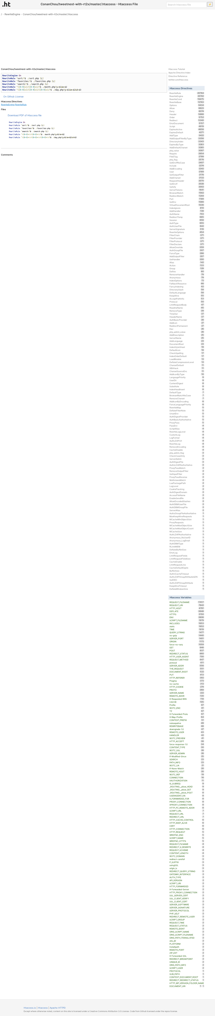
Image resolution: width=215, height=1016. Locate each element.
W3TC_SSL (186, 750)
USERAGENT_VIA (186, 795)
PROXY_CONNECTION (186, 801)
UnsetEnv (186, 413)
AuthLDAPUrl (186, 440)
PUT (186, 674)
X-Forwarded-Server (186, 889)
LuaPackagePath (186, 483)
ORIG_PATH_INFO (186, 965)
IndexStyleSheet (186, 347)
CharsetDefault (186, 365)
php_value (186, 150)
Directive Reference (177, 76)
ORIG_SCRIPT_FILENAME (186, 934)
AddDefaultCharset (186, 147)
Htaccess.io (30, 1007)
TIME (186, 629)
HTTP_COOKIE (186, 686)
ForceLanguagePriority (186, 404)
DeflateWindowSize (186, 589)
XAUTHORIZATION (186, 780)
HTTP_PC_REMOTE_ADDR (186, 807)
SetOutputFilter (186, 174)
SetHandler (186, 259)
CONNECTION (186, 777)
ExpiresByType (186, 144)
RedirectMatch (186, 195)
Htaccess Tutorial (176, 69)
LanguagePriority (186, 377)
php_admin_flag (186, 452)
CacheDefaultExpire (186, 567)
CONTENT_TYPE (186, 747)
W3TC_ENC (186, 708)
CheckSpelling (186, 353)
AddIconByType (186, 374)
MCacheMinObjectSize (186, 519)
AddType (186, 135)
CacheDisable (186, 449)
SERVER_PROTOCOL (186, 910)
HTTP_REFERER (186, 677)
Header (186, 114)
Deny (186, 111)
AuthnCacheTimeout (186, 573)
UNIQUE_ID (186, 962)
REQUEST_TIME (186, 922)
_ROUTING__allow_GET (186, 789)
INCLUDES (186, 623)
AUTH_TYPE (186, 877)
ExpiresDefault (186, 132)
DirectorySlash (186, 289)
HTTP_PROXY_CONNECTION (186, 892)
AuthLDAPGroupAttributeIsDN (186, 576)
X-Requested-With (186, 699)
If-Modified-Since (186, 756)
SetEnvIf (186, 183)
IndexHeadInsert (186, 389)
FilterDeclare (186, 244)
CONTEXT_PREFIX (186, 720)
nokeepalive (186, 723)
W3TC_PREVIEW (186, 738)
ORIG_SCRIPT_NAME (186, 931)
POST (186, 650)
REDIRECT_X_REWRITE (186, 847)
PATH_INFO (186, 762)
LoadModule (186, 359)
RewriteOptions (186, 232)
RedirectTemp (186, 217)
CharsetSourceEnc (186, 371)
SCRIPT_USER (186, 968)
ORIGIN (186, 641)
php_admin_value (186, 332)
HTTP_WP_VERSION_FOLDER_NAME (186, 983)
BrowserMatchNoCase (186, 395)
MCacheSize (186, 531)
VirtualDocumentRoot (186, 205)
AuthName (186, 214)
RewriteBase (186, 102)
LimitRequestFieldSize (186, 558)
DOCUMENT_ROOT (186, 671)
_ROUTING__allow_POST (186, 792)
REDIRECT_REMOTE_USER (186, 916)
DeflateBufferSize (186, 549)
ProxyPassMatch (186, 468)
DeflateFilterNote (186, 410)
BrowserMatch (186, 192)
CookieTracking (186, 489)
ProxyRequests (186, 522)
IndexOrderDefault (186, 356)
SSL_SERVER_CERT (186, 895)
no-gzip (186, 635)
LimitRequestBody (186, 304)
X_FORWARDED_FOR (186, 798)
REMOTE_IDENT (186, 928)
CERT (186, 826)
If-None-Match (186, 768)
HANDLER (186, 735)
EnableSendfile (186, 498)
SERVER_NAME (186, 692)
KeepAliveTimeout (186, 586)
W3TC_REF (186, 774)
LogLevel (186, 486)
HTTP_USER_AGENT (186, 656)
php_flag (186, 159)
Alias (186, 262)
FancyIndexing (186, 286)
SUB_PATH (186, 974)
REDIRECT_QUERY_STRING (186, 871)
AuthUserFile (186, 226)
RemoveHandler (186, 274)
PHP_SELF (186, 913)
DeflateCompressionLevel (186, 362)
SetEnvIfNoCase (186, 162)
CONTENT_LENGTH (186, 853)
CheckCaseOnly (186, 456)
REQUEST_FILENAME (186, 602)
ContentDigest (186, 383)
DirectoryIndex (186, 141)
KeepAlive (186, 295)
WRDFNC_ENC (186, 835)
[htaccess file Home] (6, 4)
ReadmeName (186, 307)
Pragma (186, 680)
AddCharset (186, 177)
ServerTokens (186, 189)
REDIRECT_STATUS (186, 653)
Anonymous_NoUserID (186, 537)
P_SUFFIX (186, 862)
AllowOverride (186, 247)
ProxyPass (186, 422)
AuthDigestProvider (186, 416)
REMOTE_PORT (186, 949)
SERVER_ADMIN (186, 753)
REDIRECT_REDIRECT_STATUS (186, 980)
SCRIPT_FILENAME (186, 620)
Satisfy (186, 186)
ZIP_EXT (186, 953)
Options (186, 105)
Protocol (186, 301)
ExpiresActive (186, 129)
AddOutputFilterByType (186, 138)
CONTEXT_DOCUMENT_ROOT (186, 977)
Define (186, 271)
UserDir (186, 380)
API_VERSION (186, 880)
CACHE (186, 702)
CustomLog (186, 434)
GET (186, 647)
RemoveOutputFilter (186, 471)
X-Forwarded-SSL (186, 956)
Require (186, 153)
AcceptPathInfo (186, 298)
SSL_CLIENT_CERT (186, 901)
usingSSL (186, 865)
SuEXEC (186, 579)
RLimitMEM (186, 546)
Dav (186, 329)
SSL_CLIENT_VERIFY (186, 898)
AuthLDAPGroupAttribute (186, 582)
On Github (8, 96)
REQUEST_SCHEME (186, 850)
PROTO (186, 689)
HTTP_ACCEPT (186, 741)
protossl (186, 662)
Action (186, 265)
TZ (186, 711)
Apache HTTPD (58, 1007)
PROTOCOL (186, 971)
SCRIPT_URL (186, 810)
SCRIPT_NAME (186, 838)
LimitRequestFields (186, 555)
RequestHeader (186, 180)
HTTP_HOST (186, 608)
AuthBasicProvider (186, 319)
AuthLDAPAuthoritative (186, 534)
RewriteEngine (12, 14)
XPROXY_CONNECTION (186, 804)
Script (186, 126)
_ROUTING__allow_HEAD (186, 786)
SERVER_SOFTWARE (186, 904)
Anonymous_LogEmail (186, 540)
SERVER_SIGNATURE (186, 907)
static (186, 626)
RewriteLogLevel (186, 431)
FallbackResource (186, 283)
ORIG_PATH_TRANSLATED (186, 937)
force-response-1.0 (186, 744)
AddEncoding (186, 168)
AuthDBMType (186, 543)
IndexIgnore (186, 208)
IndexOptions (186, 280)
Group (186, 268)
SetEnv (186, 202)
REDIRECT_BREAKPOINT (186, 959)
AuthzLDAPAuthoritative (186, 465)
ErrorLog (186, 552)
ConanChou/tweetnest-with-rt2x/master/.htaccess (50, 14)
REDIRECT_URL (186, 816)
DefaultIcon (186, 350)
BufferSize (186, 570)
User (186, 171)
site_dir (186, 940)
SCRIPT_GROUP (186, 919)
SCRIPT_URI (186, 883)
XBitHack (186, 368)
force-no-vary (186, 644)
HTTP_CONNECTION (186, 829)
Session (186, 220)
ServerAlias (186, 510)
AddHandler (186, 211)
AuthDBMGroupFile (186, 507)
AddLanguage (186, 341)
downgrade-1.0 (186, 729)
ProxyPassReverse (186, 477)
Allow (186, 108)
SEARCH (186, 759)
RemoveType (186, 310)
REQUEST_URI (186, 605)
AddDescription (186, 335)
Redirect (186, 120)
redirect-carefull (186, 859)
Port (186, 199)
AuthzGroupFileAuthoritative (186, 513)
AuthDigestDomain (186, 492)
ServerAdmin (186, 459)
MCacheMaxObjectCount (186, 528)
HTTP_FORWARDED (186, 886)
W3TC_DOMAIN (186, 856)
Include (186, 165)
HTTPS (186, 614)
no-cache (186, 683)
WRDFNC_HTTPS (186, 841)
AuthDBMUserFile (186, 504)
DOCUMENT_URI (185, 986)
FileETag (186, 156)
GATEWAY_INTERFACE (186, 874)
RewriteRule (21, 104)
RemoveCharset (186, 398)
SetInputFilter (186, 474)
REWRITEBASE (186, 726)
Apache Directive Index (179, 72)
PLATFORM (186, 943)
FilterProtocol (186, 241)
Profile (186, 705)
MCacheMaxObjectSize (186, 525)
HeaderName (186, 316)
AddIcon (186, 322)
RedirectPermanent (186, 326)
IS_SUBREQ (186, 783)
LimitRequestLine (186, 564)
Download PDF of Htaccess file (24, 115)
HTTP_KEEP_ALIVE (186, 823)
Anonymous (186, 277)
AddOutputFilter (186, 256)
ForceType (186, 253)
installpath (186, 946)
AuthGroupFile (186, 250)
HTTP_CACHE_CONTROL (186, 819)
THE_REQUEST (186, 668)
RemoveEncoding (186, 446)
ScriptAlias (186, 428)
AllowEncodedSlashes (186, 501)
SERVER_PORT (186, 638)
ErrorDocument (186, 123)
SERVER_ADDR (186, 665)
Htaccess (43, 1007)
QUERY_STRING (186, 632)
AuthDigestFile (186, 462)
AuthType (186, 223)
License (19, 96)
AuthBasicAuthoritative (186, 419)
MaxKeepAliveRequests (186, 516)
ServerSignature (186, 229)
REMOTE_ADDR (186, 696)
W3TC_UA (186, 765)
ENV (186, 617)
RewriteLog (186, 443)
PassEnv (186, 425)
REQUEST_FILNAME (186, 844)
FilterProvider (186, 238)
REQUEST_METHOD (186, 659)
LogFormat (186, 437)
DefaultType (186, 392)
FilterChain (186, 235)
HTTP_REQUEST (186, 832)
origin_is (186, 868)
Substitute (186, 386)
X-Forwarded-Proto (186, 714)
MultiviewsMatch (186, 480)
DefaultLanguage (186, 292)
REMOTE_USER (186, 732)
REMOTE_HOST (186, 771)
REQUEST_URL (186, 813)
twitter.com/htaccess (178, 79)
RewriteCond (186, 99)
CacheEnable (186, 561)
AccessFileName (186, 495)
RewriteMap (186, 407)
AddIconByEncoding (186, 401)
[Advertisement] (107, 40)
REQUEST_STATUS (186, 925)
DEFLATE (186, 611)
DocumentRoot (186, 344)
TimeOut (186, 313)
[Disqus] (84, 202)
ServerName (186, 338)
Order (186, 117)
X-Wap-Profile (186, 717)
